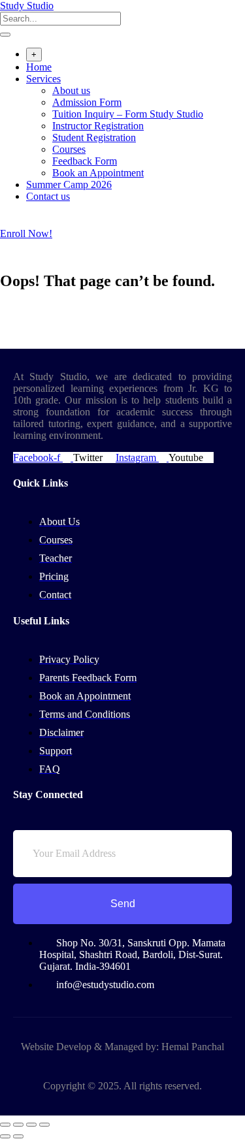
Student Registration (94, 137)
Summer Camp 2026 (69, 184)
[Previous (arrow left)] (5, 1136)
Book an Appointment (98, 172)
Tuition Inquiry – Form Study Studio (127, 114)
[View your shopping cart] (7, 221)
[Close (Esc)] (44, 1125)
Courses (69, 149)
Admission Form (87, 102)
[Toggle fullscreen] (18, 1125)
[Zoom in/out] (5, 1125)
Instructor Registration (98, 125)
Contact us (48, 196)
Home (39, 66)
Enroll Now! (26, 233)
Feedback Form (84, 161)
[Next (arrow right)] (18, 1136)
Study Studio (27, 5)
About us (71, 90)
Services (43, 78)
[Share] (31, 1125)
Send (122, 903)
